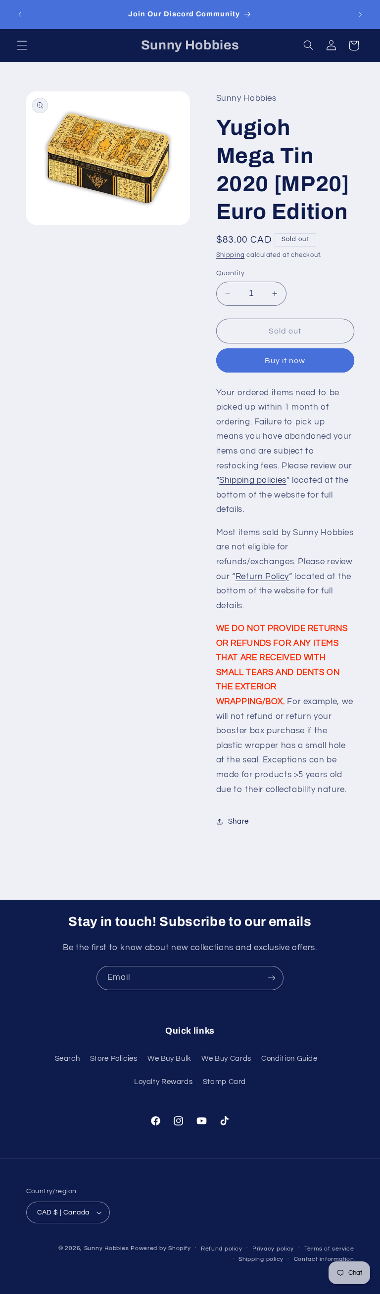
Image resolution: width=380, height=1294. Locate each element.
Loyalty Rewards (163, 1081)
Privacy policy (273, 1249)
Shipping (230, 255)
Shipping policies (252, 480)
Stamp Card (224, 1081)
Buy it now (285, 361)
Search (67, 1058)
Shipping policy (261, 1259)
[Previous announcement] (20, 14)
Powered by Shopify (160, 1248)
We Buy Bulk (169, 1058)
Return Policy (262, 576)
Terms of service (329, 1249)
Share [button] (238, 821)
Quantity (230, 273)
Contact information (324, 1259)
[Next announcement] (360, 14)
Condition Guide (289, 1058)
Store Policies (114, 1058)
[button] (21, 45)
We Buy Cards (226, 1058)
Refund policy (221, 1249)
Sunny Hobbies (106, 1248)
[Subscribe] (271, 978)
